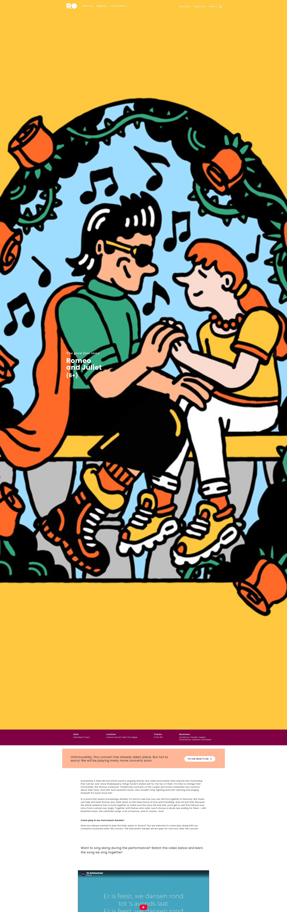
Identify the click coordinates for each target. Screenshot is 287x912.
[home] (72, 6)
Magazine (102, 6)
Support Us (199, 6)
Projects (213, 6)
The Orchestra (118, 6)
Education (184, 6)
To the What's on (198, 758)
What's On (87, 6)
